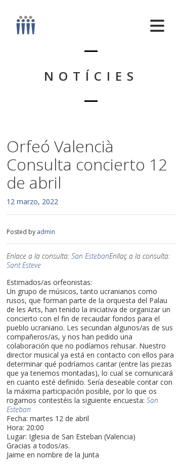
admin (46, 231)
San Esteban (90, 256)
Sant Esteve (24, 265)
